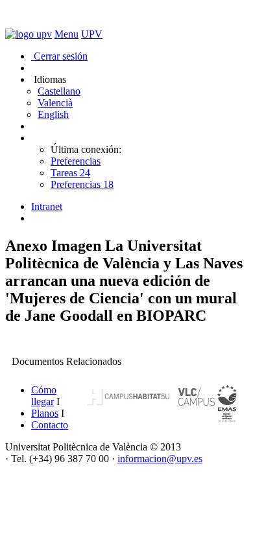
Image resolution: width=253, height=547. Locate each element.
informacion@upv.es (159, 458)
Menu (66, 34)
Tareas (70, 172)
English (53, 114)
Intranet (46, 206)
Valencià (55, 102)
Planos (44, 413)
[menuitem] (139, 207)
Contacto (49, 424)
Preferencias (76, 161)
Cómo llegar (43, 395)
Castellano (59, 91)
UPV (91, 34)
